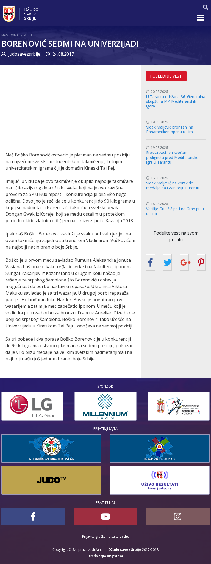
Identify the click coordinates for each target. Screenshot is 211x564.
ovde (124, 536)
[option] (32, 406)
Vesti (28, 35)
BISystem (115, 556)
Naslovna (10, 35)
